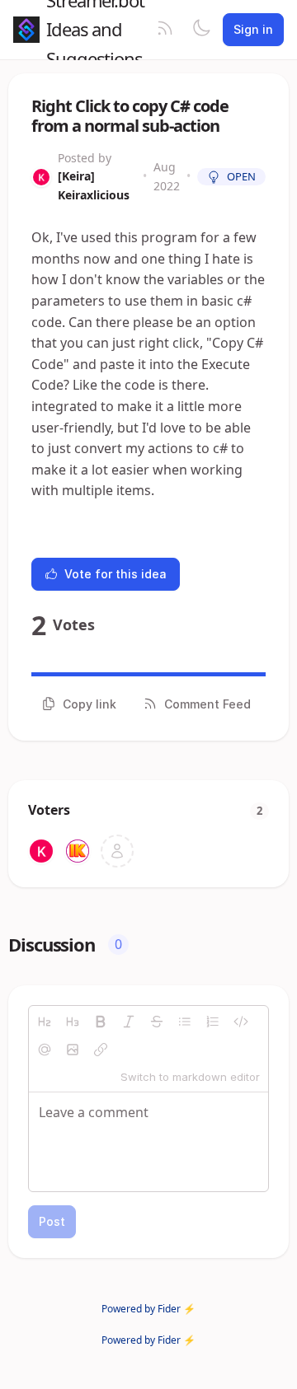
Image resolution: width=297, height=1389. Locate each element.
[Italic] (128, 1021)
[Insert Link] (100, 1049)
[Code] (241, 1021)
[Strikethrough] (156, 1021)
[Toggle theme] (201, 29)
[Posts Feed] (165, 29)
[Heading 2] (44, 1021)
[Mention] (44, 1049)
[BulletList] (184, 1021)
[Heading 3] (72, 1021)
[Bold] (100, 1021)
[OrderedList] (212, 1021)
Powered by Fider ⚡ (148, 1309)
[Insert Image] (72, 1049)
